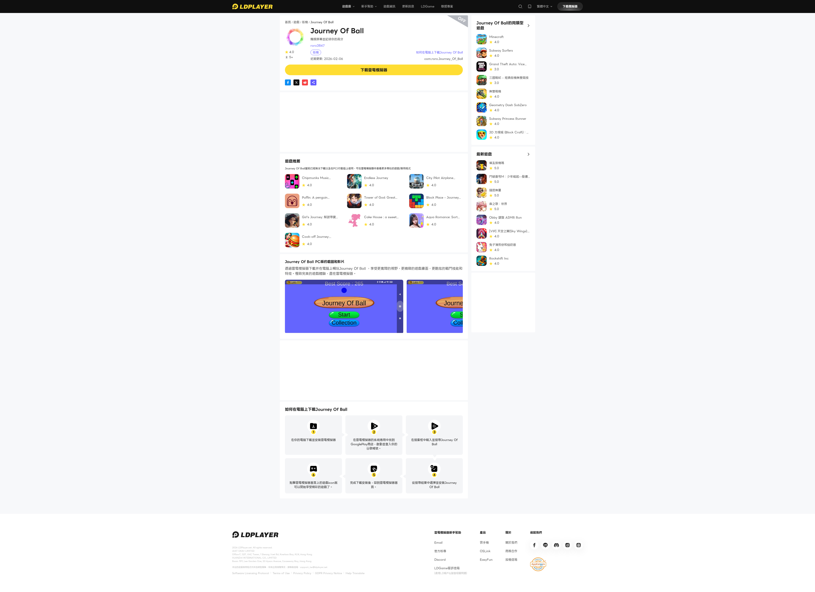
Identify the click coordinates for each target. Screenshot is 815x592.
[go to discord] (556, 545)
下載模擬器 (570, 6)
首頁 (288, 22)
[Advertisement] (374, 122)
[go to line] (545, 545)
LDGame (427, 6)
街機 (305, 22)
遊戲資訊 (389, 6)
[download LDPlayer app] (530, 6)
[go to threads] (578, 545)
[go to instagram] (567, 545)
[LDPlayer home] (252, 6)
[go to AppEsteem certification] (538, 564)
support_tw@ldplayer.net (313, 567)
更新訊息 (408, 6)
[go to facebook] (534, 545)
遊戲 (296, 22)
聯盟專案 (447, 6)
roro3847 (317, 46)
